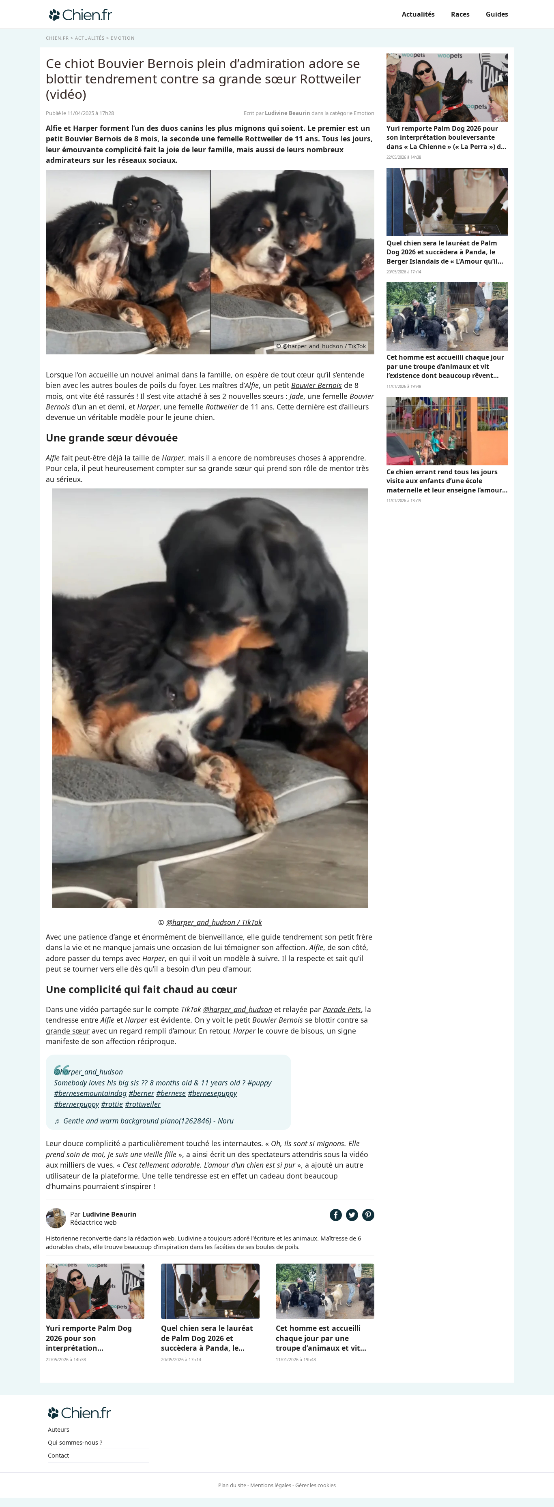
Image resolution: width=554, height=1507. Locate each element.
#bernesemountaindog (90, 1093)
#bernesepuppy (212, 1093)
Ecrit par (277, 113)
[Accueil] (80, 14)
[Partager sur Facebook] (336, 1218)
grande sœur (68, 1031)
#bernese (171, 1093)
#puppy (259, 1082)
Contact (58, 1455)
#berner (141, 1093)
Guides (497, 14)
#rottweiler (143, 1104)
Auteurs (58, 1429)
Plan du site (232, 1485)
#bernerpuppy (76, 1104)
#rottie (112, 1104)
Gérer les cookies (315, 1485)
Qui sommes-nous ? (75, 1442)
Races (460, 14)
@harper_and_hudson (237, 1009)
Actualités (418, 14)
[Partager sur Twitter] (352, 1218)
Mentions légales (270, 1485)
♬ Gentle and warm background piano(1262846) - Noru (144, 1120)
